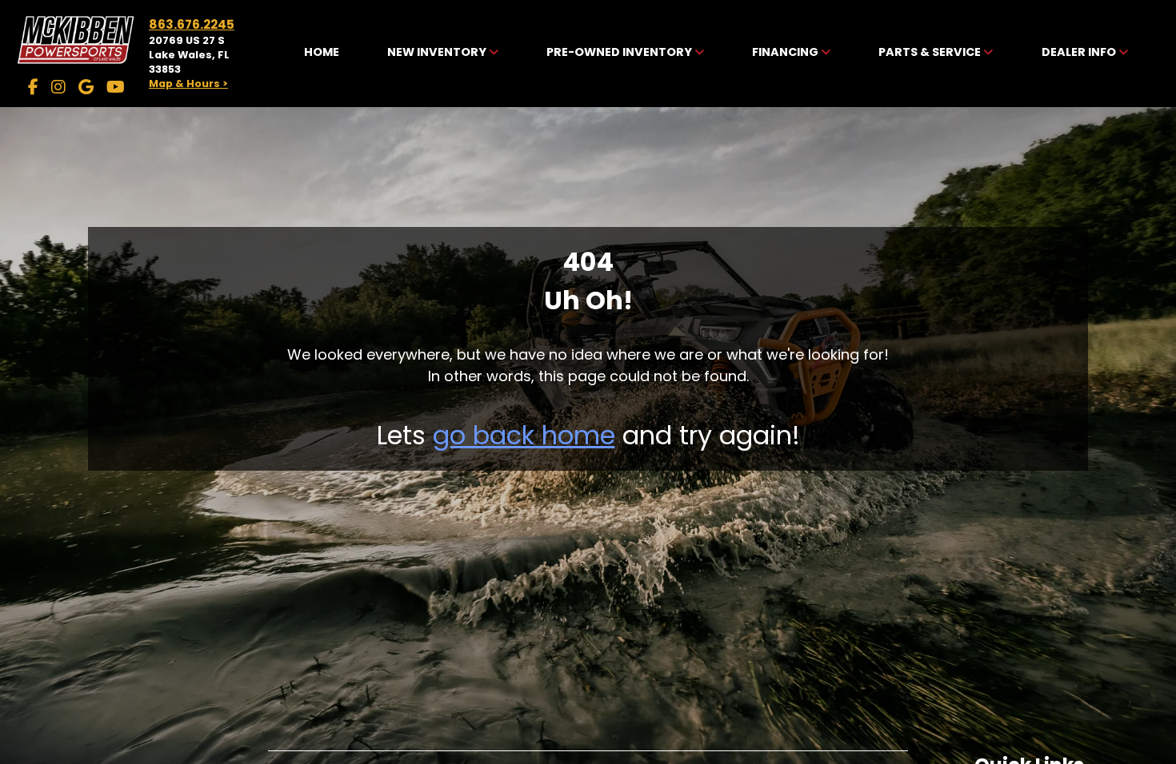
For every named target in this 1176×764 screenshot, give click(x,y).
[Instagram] (58, 87)
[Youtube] (115, 87)
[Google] (86, 87)
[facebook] (33, 87)
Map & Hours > (188, 83)
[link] (322, 53)
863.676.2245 (191, 24)
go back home (524, 435)
